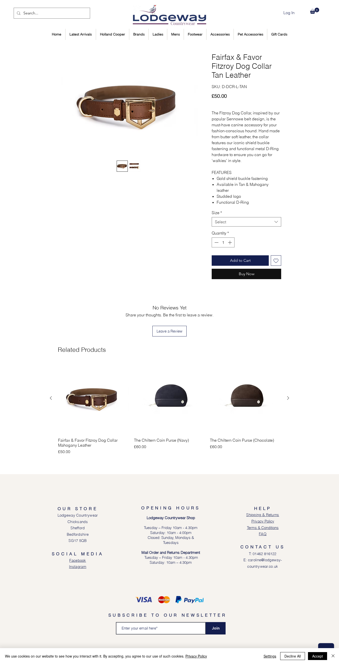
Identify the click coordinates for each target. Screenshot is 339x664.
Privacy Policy (196, 656)
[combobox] (246, 222)
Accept (317, 656)
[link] (314, 11)
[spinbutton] (223, 242)
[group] (169, 409)
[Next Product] (288, 398)
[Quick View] (93, 398)
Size (217, 212)
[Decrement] (215, 242)
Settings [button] (270, 656)
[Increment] (230, 242)
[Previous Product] (51, 398)
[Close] (333, 656)
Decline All (292, 656)
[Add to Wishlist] (276, 260)
